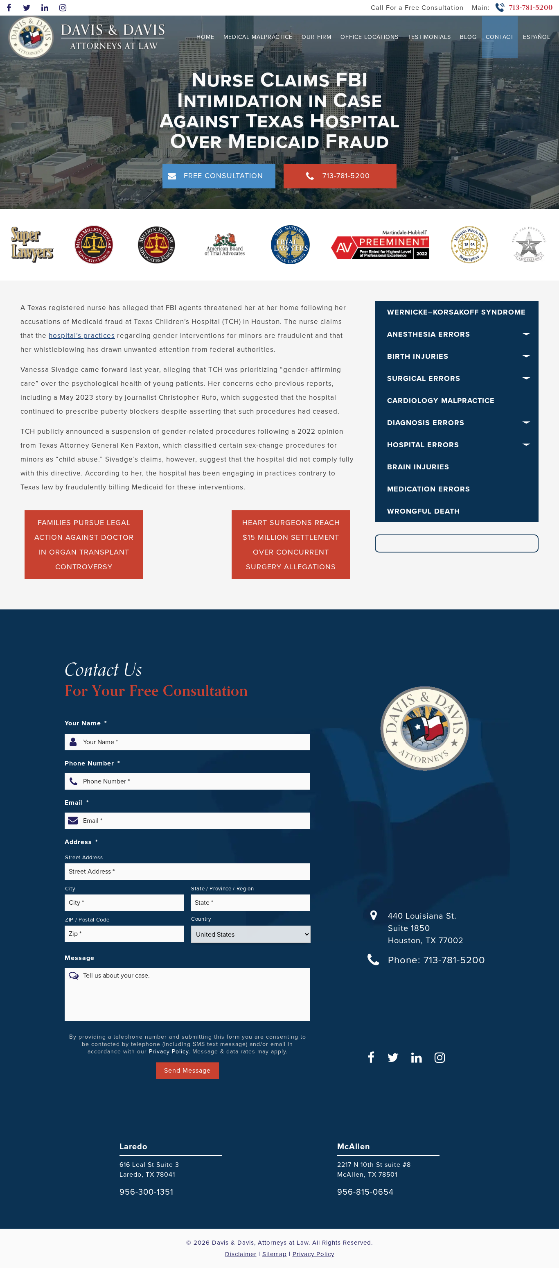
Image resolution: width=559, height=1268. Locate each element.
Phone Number (92, 763)
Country (201, 919)
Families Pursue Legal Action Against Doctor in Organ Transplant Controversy (84, 544)
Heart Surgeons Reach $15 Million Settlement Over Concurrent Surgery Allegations (291, 544)
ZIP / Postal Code (87, 920)
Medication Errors (428, 489)
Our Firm (316, 37)
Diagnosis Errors (425, 422)
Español (536, 37)
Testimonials (429, 37)
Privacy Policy (169, 1051)
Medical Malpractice (258, 37)
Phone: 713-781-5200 (436, 960)
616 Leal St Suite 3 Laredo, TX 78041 (149, 1169)
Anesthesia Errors (428, 334)
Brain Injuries (418, 466)
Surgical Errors (423, 378)
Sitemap (274, 1254)
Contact (500, 37)
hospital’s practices (82, 336)
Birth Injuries (418, 356)
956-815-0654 (365, 1192)
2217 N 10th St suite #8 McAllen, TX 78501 (374, 1169)
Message (80, 958)
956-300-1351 (146, 1192)
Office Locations (369, 37)
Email (77, 803)
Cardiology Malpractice (441, 400)
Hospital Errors (423, 444)
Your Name (86, 723)
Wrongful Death (423, 511)
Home (205, 37)
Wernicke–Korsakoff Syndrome (456, 312)
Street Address (84, 857)
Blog (468, 37)
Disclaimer (241, 1254)
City (70, 888)
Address (81, 842)
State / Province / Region (222, 888)
